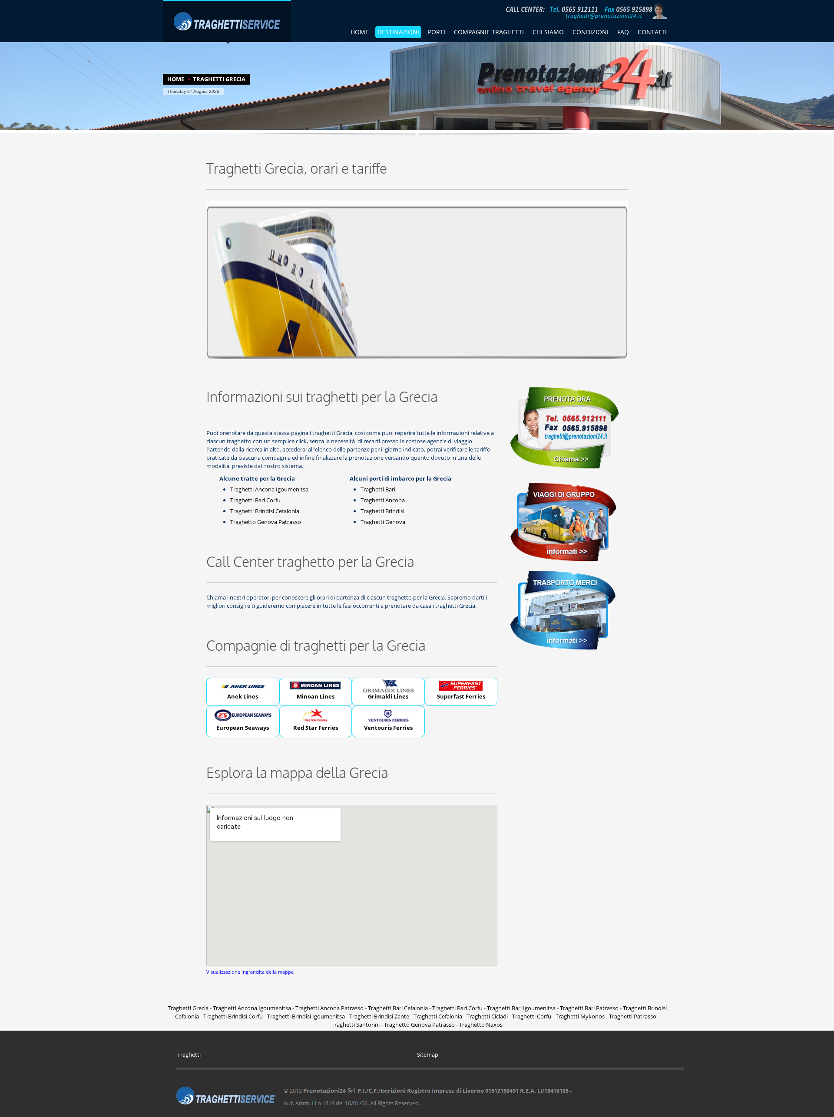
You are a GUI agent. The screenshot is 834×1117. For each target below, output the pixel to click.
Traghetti (189, 1054)
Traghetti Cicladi (487, 1016)
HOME (175, 79)
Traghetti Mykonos (580, 1016)
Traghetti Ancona (383, 500)
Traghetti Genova (383, 522)
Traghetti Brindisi (382, 511)
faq (623, 32)
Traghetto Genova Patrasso (265, 522)
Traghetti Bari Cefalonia (398, 1008)
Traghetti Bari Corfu (255, 500)
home (360, 32)
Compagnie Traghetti (489, 32)
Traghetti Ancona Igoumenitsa (269, 489)
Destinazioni (398, 32)
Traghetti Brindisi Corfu (233, 1016)
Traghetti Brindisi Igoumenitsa (306, 1016)
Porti (436, 32)
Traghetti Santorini (355, 1024)
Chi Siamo (548, 32)
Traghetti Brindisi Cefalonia (264, 511)
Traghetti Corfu (531, 1016)
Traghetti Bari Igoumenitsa (521, 1008)
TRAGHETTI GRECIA (219, 79)
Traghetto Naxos (481, 1024)
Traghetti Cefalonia (438, 1016)
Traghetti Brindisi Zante (379, 1016)
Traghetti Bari (378, 489)
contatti (652, 32)
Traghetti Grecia (188, 1008)
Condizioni (591, 32)
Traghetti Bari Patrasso (589, 1008)
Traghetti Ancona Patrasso (329, 1008)
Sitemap (427, 1054)
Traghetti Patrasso (632, 1016)
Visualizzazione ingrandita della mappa (250, 972)
